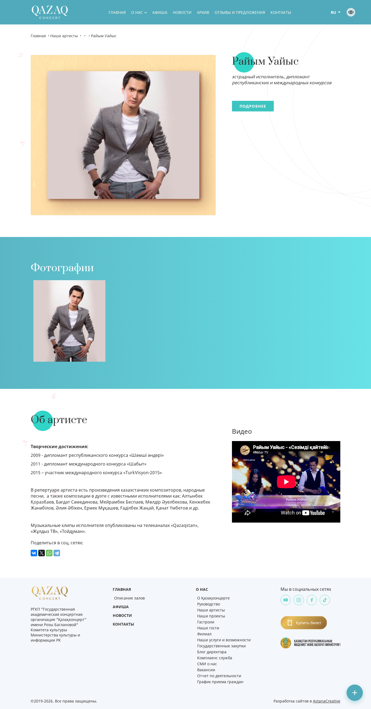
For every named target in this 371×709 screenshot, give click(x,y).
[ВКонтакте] (34, 553)
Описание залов (129, 598)
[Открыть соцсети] (355, 693)
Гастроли (205, 621)
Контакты (281, 12)
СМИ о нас (207, 663)
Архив (203, 12)
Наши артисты (64, 35)
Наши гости (208, 627)
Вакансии (206, 669)
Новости (182, 12)
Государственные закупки (221, 645)
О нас (137, 12)
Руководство (208, 604)
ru (333, 12)
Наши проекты (211, 616)
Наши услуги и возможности (224, 639)
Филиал (204, 633)
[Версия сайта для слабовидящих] (351, 12)
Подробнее (253, 106)
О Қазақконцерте (213, 598)
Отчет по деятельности (219, 675)
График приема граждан (220, 681)
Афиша (159, 12)
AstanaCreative (326, 701)
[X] (41, 553)
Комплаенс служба (214, 657)
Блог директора (212, 651)
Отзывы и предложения (240, 12)
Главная (117, 12)
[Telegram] (57, 553)
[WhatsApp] (49, 553)
